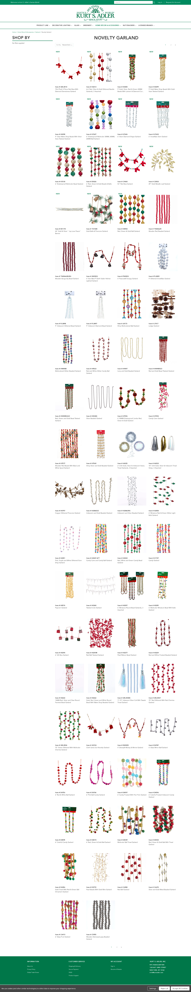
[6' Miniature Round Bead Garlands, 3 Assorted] (131, 585)
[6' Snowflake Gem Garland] (163, 114)
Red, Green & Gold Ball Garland (128, 231)
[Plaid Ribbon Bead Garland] (131, 633)
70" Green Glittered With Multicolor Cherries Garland (67, 749)
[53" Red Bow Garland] (131, 162)
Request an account (173, 2)
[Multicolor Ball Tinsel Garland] (131, 820)
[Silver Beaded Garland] (100, 396)
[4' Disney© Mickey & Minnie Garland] (131, 725)
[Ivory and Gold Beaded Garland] (131, 349)
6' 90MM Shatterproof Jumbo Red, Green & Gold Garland (129, 419)
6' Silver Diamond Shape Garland (129, 137)
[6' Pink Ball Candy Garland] (100, 773)
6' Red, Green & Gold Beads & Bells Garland (99, 185)
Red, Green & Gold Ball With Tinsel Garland (161, 843)
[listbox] (68, 45)
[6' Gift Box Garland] (69, 633)
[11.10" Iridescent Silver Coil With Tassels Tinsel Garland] (131, 678)
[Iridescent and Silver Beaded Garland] (131, 491)
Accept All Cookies (180, 988)
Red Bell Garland (123, 890)
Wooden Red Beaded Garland (159, 231)
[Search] (154, 2)
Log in (160, 2)
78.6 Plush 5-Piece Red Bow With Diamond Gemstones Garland (66, 90)
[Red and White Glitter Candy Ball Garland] (100, 349)
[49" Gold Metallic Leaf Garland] (163, 162)
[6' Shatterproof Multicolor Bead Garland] (69, 162)
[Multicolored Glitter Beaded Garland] (69, 349)
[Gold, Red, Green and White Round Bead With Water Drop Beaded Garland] (100, 678)
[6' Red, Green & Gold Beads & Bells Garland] (100, 162)
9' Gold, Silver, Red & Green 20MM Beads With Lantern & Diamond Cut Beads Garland (129, 90)
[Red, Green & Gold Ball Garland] (131, 209)
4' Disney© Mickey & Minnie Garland (130, 748)
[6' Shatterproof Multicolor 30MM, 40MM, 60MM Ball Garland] (100, 114)
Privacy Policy (31, 969)
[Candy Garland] (163, 538)
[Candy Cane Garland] (163, 396)
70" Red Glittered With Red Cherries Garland (161, 701)
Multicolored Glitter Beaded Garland (68, 371)
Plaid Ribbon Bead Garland (126, 655)
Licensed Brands (145, 25)
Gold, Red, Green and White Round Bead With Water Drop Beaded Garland (100, 701)
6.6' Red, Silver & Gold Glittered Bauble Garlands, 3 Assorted (100, 90)
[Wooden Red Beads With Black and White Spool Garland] (69, 443)
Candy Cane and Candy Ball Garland (99, 560)
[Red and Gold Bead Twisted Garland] (163, 349)
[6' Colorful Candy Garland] (69, 820)
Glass (77, 25)
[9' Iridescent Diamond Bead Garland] (100, 304)
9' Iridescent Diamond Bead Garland (99, 326)
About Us (30, 966)
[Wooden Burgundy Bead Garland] (69, 256)
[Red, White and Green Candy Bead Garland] (131, 538)
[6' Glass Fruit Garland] (69, 915)
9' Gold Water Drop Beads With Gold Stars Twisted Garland (162, 90)
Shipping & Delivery (75, 966)
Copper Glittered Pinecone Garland (67, 513)
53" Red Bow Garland (125, 184)
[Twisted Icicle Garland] (100, 585)
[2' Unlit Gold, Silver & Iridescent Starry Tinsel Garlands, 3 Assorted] (131, 443)
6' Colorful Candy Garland (64, 842)
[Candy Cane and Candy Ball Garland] (100, 538)
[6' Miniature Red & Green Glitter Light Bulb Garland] (163, 491)
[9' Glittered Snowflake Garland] (163, 256)
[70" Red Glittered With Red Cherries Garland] (163, 678)
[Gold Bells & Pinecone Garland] (100, 209)
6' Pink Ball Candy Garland (95, 795)
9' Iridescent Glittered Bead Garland (68, 326)
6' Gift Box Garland (62, 655)
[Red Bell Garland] (131, 867)
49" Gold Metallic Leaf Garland (159, 184)
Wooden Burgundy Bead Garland (67, 279)
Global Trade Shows (33, 972)
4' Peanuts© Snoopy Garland (127, 279)
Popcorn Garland (61, 608)
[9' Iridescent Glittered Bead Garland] (69, 304)
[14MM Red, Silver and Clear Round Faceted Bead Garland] (69, 678)
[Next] (175, 45)
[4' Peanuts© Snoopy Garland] (131, 256)
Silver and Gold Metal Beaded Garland (162, 890)
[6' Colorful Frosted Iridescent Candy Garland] (163, 773)
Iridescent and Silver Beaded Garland (130, 513)
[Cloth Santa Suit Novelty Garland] (100, 725)
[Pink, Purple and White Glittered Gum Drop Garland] (69, 538)
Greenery (87, 25)
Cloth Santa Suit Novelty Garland (97, 748)
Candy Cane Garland (156, 418)
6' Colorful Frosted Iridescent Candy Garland (161, 796)
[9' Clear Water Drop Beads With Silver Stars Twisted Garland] (69, 114)
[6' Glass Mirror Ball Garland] (163, 725)
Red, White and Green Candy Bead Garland (129, 561)
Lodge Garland (154, 326)
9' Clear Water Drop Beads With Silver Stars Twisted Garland (68, 138)
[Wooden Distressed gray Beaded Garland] (100, 915)
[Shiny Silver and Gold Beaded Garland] (100, 443)
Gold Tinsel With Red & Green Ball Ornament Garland (67, 891)
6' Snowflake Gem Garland (158, 137)
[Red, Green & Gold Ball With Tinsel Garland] (163, 820)
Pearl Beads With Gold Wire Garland (99, 890)
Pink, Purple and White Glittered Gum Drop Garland (68, 561)
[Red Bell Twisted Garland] (100, 633)
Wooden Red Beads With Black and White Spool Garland (67, 467)
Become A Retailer (116, 969)
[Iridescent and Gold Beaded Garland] (100, 491)
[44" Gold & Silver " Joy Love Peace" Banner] (69, 209)
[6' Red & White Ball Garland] (69, 773)
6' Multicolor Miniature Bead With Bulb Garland (162, 609)
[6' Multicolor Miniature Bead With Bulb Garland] (163, 585)
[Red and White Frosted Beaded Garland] (163, 633)
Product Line (43, 25)
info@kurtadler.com (156, 973)
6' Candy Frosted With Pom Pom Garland (131, 795)
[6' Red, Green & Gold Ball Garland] (100, 820)
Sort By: (58, 45)
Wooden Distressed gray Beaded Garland (98, 938)
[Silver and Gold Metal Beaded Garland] (163, 867)
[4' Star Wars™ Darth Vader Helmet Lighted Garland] (100, 256)
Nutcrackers (129, 25)
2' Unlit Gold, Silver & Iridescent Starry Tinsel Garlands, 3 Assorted (130, 467)
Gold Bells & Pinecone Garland (97, 231)
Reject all (164, 988)
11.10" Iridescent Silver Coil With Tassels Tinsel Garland (131, 701)
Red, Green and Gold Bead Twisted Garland (67, 419)
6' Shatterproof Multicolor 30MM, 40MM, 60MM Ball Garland (100, 138)
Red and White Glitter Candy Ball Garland (97, 372)
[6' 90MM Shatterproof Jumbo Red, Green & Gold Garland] (131, 396)
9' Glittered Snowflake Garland (159, 279)
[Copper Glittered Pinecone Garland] (69, 491)
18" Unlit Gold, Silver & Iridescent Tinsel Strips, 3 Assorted (163, 467)
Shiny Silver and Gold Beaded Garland (99, 466)
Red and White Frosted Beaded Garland (163, 655)
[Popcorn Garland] (69, 585)
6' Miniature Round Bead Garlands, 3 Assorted (130, 609)
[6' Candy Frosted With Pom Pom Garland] (131, 773)
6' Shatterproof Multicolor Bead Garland (69, 184)
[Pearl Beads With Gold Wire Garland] (100, 867)
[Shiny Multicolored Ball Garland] (131, 304)
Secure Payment (73, 969)
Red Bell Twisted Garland (95, 655)
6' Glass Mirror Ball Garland (158, 748)
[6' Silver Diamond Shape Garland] (131, 114)
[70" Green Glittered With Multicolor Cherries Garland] (69, 725)
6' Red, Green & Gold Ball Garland (98, 842)
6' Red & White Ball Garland (65, 795)
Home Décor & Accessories (107, 25)
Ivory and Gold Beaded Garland (128, 371)
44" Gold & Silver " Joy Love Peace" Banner (68, 232)
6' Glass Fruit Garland (62, 937)
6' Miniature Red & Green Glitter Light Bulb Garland (162, 514)
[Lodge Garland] (163, 304)
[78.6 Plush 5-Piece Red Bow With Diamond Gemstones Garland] (69, 67)
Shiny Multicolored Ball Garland (128, 326)
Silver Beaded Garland (94, 418)
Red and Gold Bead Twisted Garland (161, 371)
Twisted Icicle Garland (93, 608)
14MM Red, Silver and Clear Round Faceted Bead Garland (67, 701)
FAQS (70, 972)
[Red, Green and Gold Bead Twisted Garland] (69, 396)
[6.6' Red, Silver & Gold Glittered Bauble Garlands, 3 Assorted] (100, 67)
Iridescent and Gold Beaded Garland (99, 513)
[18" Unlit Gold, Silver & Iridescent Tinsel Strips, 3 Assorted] (163, 443)
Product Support (73, 976)
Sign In (113, 966)
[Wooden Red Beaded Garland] (163, 209)
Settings (152, 988)
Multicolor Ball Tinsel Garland (127, 842)
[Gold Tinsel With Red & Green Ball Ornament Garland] (69, 867)
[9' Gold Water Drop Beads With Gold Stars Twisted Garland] (163, 67)
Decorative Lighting (61, 25)
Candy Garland (154, 560)
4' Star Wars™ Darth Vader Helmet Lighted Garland (98, 280)
